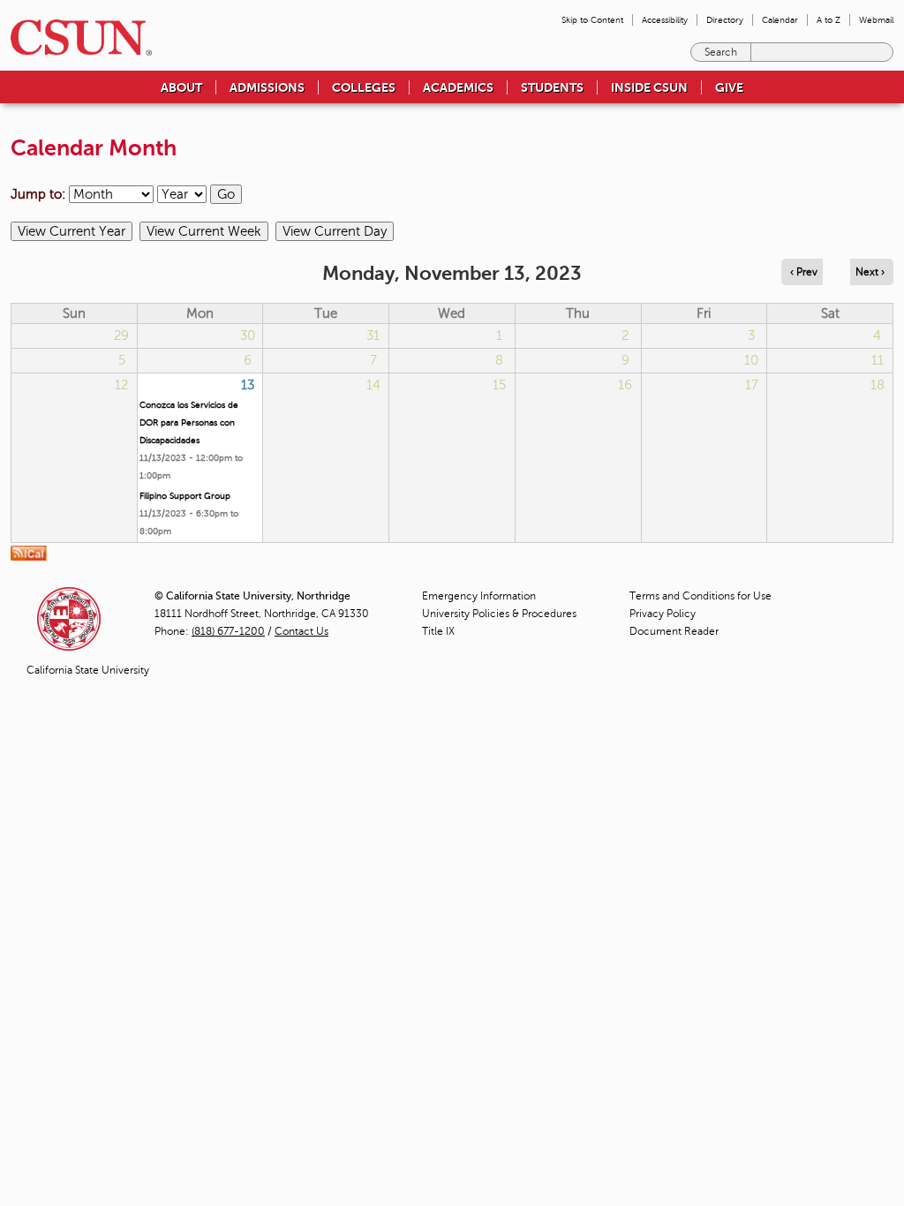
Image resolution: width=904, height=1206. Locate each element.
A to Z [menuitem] (828, 20)
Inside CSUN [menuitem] (649, 87)
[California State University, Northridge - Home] (76, 37)
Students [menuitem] (552, 87)
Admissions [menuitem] (267, 87)
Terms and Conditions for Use (700, 596)
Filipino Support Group (184, 496)
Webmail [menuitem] (876, 20)
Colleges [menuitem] (364, 87)
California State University (87, 670)
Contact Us (301, 631)
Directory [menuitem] (724, 20)
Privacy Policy (662, 613)
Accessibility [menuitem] (665, 20)
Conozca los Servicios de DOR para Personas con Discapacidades (188, 422)
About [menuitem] (181, 87)
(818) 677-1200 (228, 631)
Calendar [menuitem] (780, 20)
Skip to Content (592, 20)
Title (438, 631)
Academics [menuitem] (458, 87)
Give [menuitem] (729, 87)
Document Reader (674, 631)
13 (247, 385)
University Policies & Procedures (499, 613)
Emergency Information (479, 596)
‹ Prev (803, 272)
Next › (870, 272)
